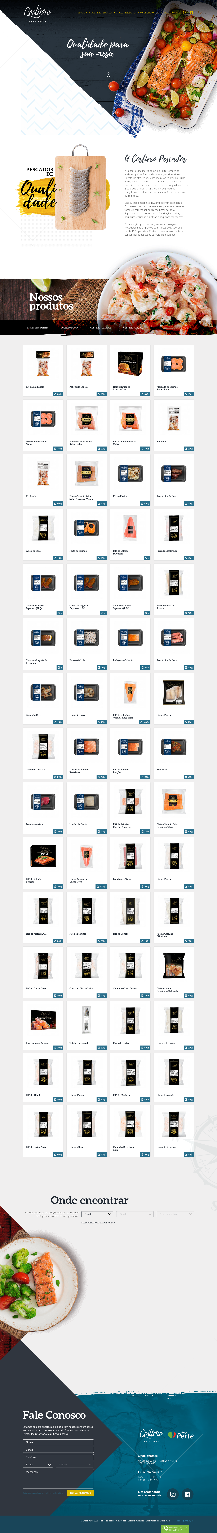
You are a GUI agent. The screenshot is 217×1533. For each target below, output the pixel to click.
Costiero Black (69, 328)
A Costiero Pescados (101, 13)
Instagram (184, 12)
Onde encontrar (150, 13)
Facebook (191, 12)
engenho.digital (187, 1521)
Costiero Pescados (100, 328)
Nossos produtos (126, 13)
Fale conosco (172, 13)
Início (81, 13)
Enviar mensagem (80, 1493)
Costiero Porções (133, 328)
